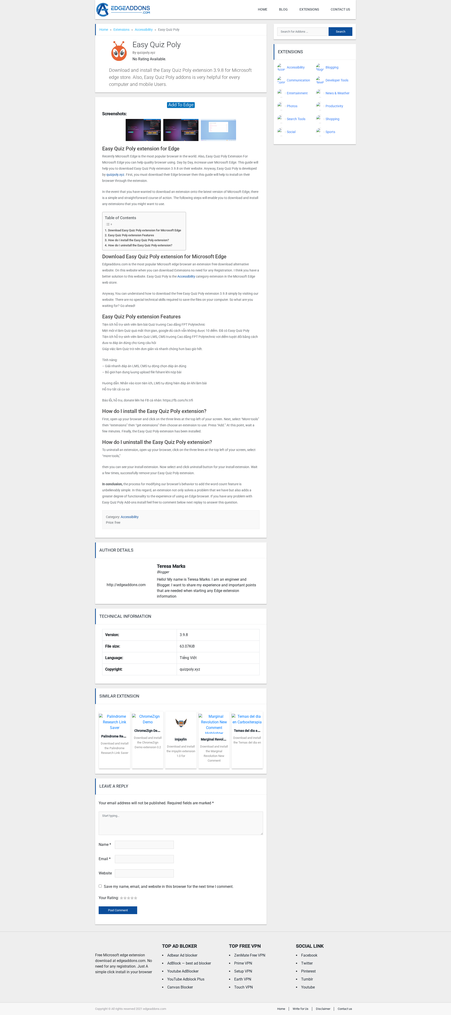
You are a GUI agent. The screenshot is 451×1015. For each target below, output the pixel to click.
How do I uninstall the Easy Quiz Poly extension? (140, 245)
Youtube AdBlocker (182, 971)
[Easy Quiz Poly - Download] (181, 105)
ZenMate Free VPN (249, 955)
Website (105, 873)
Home (262, 9)
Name (105, 844)
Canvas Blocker (180, 987)
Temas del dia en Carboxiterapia (258, 731)
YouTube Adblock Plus (185, 979)
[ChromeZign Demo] (147, 718)
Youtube (308, 987)
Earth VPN (242, 979)
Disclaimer (323, 1009)
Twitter (307, 963)
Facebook (309, 955)
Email (105, 859)
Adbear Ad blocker (182, 955)
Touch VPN (243, 987)
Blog (283, 9)
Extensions (309, 9)
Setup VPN (243, 971)
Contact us (340, 9)
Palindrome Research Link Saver (125, 736)
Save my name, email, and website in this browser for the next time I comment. (168, 886)
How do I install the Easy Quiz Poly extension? (138, 240)
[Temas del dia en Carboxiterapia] (247, 718)
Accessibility (144, 29)
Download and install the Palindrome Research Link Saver (114, 748)
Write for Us (300, 1009)
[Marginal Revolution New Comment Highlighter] (214, 722)
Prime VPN (243, 963)
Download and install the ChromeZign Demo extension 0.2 (148, 742)
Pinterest (308, 971)
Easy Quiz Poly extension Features (131, 235)
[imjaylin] (181, 722)
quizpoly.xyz (115, 174)
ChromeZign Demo (148, 731)
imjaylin (181, 739)
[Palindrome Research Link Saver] (114, 720)
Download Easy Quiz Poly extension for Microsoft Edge (144, 230)
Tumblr (307, 979)
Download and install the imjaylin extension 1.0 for (181, 751)
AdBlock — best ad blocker (189, 963)
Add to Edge (114, 765)
